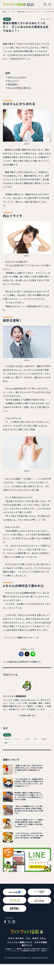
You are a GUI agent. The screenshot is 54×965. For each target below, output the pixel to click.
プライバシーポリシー (14, 950)
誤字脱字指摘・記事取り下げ (40, 949)
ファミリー (18, 739)
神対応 (43, 739)
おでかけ (19, 938)
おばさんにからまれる (17, 77)
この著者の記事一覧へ (27, 716)
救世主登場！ (13, 84)
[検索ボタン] (45, 4)
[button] (21, 654)
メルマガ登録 (40, 942)
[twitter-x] (9, 922)
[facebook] (5, 922)
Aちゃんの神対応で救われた (19, 88)
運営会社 (44, 950)
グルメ (11, 938)
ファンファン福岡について (19, 942)
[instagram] (13, 922)
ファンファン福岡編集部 (14, 696)
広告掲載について (10, 949)
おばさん (7, 739)
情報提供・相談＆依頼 (23, 949)
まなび (35, 938)
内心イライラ (13, 81)
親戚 (6, 743)
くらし (7, 19)
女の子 (27, 739)
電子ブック (27, 945)
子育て (35, 739)
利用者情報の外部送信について (31, 950)
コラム (42, 938)
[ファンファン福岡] (14, 4)
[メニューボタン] (49, 4)
